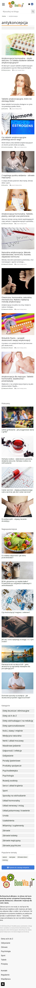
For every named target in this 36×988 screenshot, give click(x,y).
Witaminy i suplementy (13, 825)
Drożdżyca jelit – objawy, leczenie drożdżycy (14, 520)
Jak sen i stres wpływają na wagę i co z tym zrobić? (18, 640)
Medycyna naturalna (12, 735)
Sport (5, 790)
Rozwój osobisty (10, 780)
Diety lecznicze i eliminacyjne (16, 710)
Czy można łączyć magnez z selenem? (16, 612)
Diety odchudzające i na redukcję (18, 720)
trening (5, 860)
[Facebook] (32, 4)
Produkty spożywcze (12, 765)
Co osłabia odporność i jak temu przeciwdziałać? (14, 557)
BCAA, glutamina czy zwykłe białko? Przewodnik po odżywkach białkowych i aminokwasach (17, 583)
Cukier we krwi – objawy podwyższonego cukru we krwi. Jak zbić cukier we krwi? (17, 491)
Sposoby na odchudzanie (14, 795)
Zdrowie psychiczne (12, 845)
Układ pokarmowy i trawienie (16, 810)
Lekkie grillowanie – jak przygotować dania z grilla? (18, 431)
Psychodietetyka (10, 770)
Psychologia (8, 775)
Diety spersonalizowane (14, 725)
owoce (5, 857)
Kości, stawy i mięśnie (13, 730)
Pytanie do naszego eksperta (19, 867)
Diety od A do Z (10, 715)
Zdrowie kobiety (10, 835)
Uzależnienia (8, 820)
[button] (3, 4)
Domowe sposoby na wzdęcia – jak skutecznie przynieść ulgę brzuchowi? (16, 697)
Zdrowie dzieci (22, 857)
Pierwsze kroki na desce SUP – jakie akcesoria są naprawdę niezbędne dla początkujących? (16, 666)
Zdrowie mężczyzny (11, 840)
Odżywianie (8, 755)
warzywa (12, 857)
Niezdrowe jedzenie (12, 745)
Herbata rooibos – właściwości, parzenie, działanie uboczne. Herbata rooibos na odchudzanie (17, 461)
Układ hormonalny (11, 800)
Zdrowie (6, 830)
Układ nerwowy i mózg (13, 805)
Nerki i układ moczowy (13, 740)
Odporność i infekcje (12, 750)
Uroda (5, 815)
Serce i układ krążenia (13, 785)
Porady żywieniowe (11, 760)
